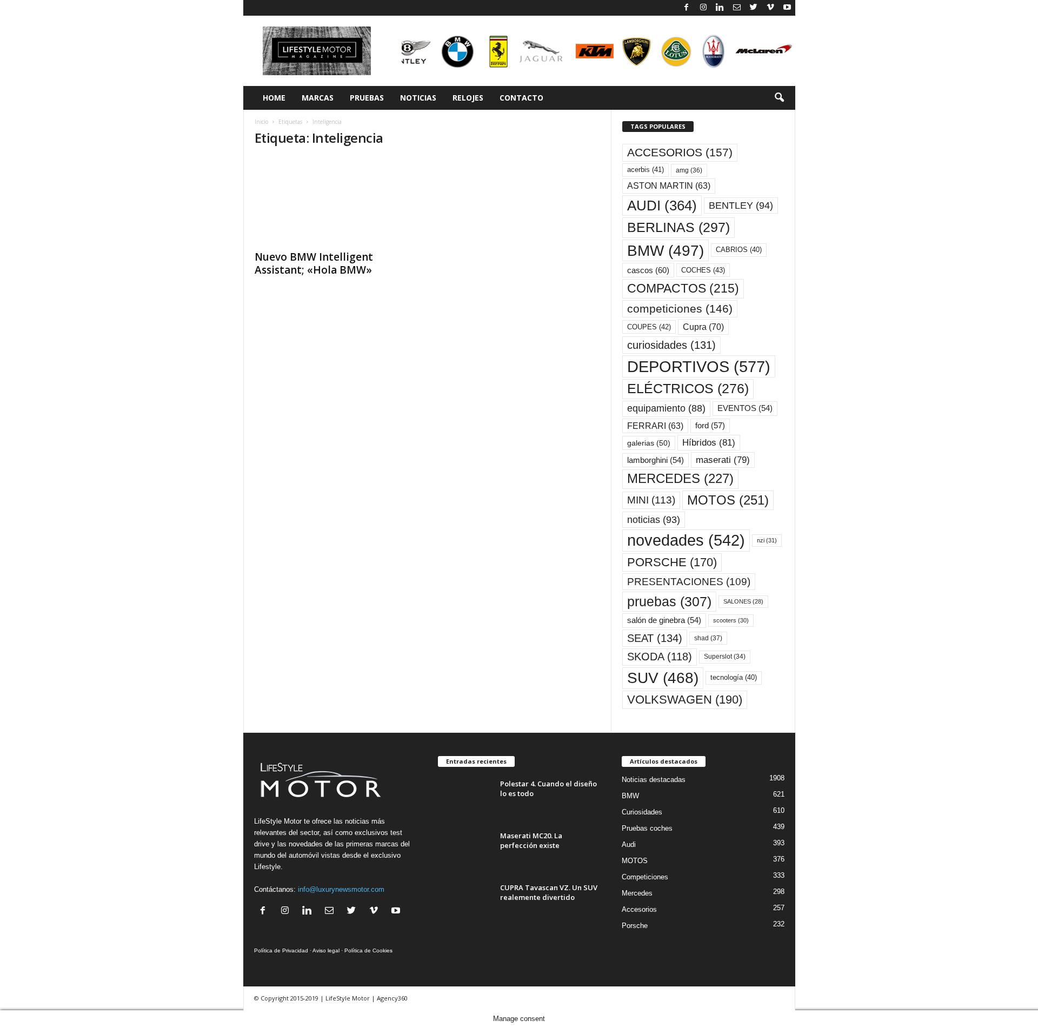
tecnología (733, 677)
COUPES (649, 327)
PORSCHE (672, 562)
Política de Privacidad (281, 950)
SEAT (654, 638)
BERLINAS (678, 227)
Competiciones (645, 877)
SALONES (743, 601)
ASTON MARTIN (668, 185)
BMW (665, 250)
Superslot (725, 656)
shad (708, 638)
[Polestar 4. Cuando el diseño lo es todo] (465, 799)
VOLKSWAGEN (684, 699)
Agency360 (392, 998)
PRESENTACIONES (688, 581)
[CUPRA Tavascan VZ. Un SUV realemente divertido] (465, 903)
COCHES (703, 270)
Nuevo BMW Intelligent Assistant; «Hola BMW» (314, 263)
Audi (629, 844)
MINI (651, 500)
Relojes (468, 97)
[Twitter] (753, 8)
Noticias (418, 97)
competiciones (680, 308)
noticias (653, 519)
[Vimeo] (770, 8)
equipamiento (666, 408)
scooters (731, 620)
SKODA (659, 656)
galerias (648, 443)
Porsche (635, 926)
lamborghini (655, 460)
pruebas (669, 601)
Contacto (521, 97)
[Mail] (736, 8)
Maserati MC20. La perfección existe (531, 840)
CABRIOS (739, 250)
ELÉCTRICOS (688, 388)
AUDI (662, 205)
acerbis (645, 169)
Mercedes (637, 893)
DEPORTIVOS (698, 366)
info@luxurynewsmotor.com (341, 889)
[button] (779, 98)
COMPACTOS (683, 288)
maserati (723, 460)
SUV (662, 678)
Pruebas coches (647, 828)
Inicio (261, 121)
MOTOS (728, 500)
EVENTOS (745, 408)
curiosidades (671, 345)
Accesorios (639, 909)
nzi (767, 540)
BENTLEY (741, 205)
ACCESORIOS (680, 152)
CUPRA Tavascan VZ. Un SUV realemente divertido (548, 892)
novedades (686, 540)
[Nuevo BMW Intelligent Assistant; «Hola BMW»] (336, 200)
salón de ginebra (664, 620)
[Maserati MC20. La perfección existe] (465, 851)
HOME (274, 97)
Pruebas (367, 97)
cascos (648, 270)
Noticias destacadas (654, 780)
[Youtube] (787, 8)
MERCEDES (680, 479)
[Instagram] (703, 8)
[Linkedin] (720, 8)
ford (710, 425)
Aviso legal (326, 950)
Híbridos (708, 443)
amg (689, 170)
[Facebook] (686, 8)
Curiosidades (642, 812)
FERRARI (655, 425)
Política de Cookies (368, 950)
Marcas (318, 97)
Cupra (703, 327)
